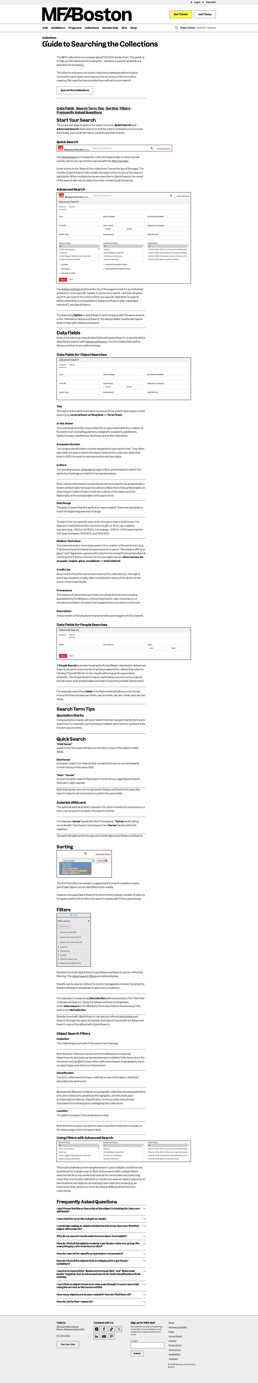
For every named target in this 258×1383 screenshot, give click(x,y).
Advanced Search (72, 289)
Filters (125, 108)
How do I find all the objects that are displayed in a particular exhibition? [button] (92, 1262)
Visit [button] (45, 28)
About (171, 1323)
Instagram (97, 1329)
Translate (173, 1359)
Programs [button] (75, 28)
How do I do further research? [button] (75, 1301)
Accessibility (175, 1354)
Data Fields (65, 108)
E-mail (134, 1341)
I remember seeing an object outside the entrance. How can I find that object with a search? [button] (98, 1228)
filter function (120, 161)
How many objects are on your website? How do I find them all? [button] (94, 1294)
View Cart (211, 2)
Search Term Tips (90, 108)
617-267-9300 (63, 1335)
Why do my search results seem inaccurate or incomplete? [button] (92, 1236)
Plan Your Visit (68, 1344)
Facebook (104, 1329)
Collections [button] (92, 28)
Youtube (104, 1336)
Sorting (112, 108)
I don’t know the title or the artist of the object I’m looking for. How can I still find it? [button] (98, 1210)
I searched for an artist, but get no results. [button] (82, 1218)
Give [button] (124, 28)
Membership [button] (110, 28)
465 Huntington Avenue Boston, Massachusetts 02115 (70, 1328)
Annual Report (175, 1336)
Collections (49, 37)
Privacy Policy (175, 1345)
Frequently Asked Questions (79, 112)
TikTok (111, 1329)
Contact (172, 1341)
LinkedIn (97, 1336)
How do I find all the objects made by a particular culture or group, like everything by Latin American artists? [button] (98, 1245)
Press (171, 1332)
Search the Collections (75, 90)
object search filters (84, 976)
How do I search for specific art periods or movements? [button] (90, 1253)
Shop (133, 28)
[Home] (87, 14)
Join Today (205, 14)
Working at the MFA (178, 1327)
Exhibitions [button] (58, 28)
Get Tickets (181, 14)
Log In (197, 2)
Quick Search (70, 157)
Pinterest (111, 1336)
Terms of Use (175, 1350)
